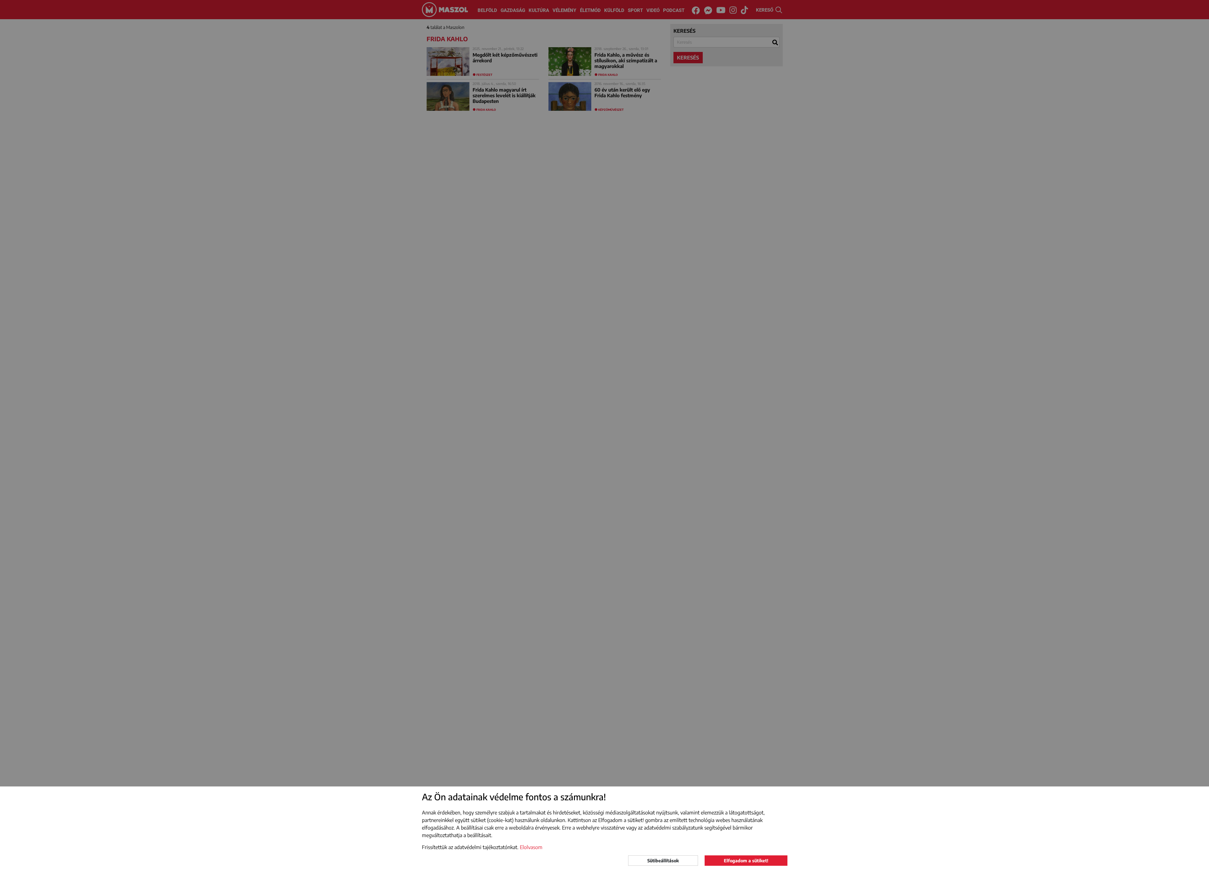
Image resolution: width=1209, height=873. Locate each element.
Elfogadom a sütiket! (746, 860)
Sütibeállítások (663, 860)
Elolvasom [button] (531, 847)
